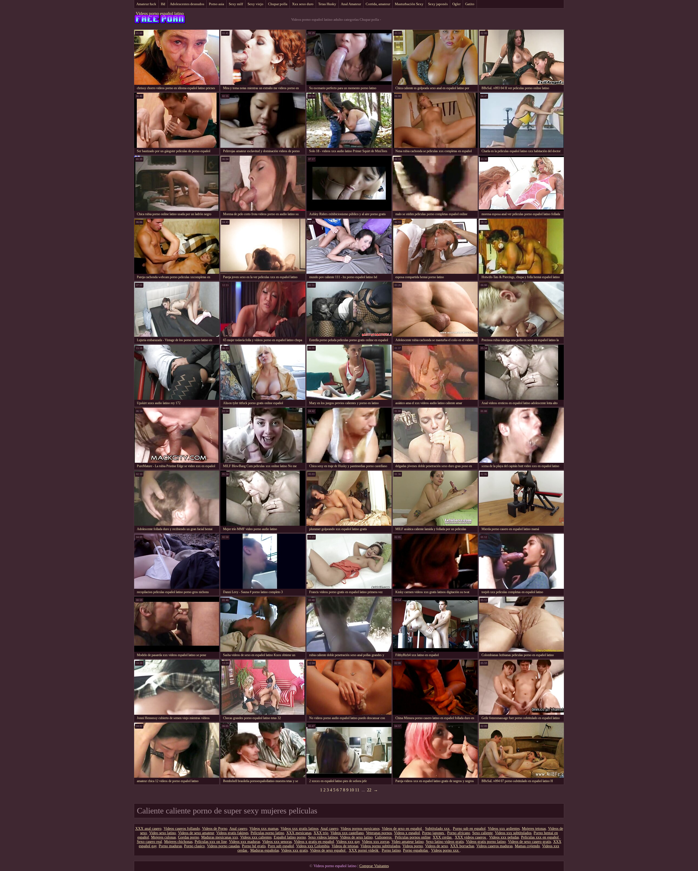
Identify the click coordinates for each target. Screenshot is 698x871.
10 (352, 790)
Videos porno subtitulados (380, 846)
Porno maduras (170, 846)
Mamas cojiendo (527, 846)
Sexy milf (236, 4)
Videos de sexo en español (402, 829)
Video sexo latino (162, 833)
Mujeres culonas (163, 837)
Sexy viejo (255, 4)
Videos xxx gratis (294, 850)
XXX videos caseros (471, 837)
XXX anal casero (148, 829)
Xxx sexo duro (303, 4)
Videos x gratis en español (314, 842)
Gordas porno (188, 837)
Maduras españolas (264, 850)
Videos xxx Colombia (312, 846)
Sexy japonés (438, 4)
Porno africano (458, 833)
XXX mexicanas (298, 833)
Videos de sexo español (328, 850)
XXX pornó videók (364, 850)
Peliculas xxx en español (540, 837)
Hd (163, 4)
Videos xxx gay (348, 842)
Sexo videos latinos (323, 837)
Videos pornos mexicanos (360, 829)
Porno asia (216, 4)
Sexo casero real (149, 842)
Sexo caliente (482, 833)
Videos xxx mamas (263, 829)
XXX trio (321, 833)
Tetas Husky (327, 4)
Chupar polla (277, 4)
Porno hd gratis (254, 846)
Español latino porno (290, 837)
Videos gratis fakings (232, 833)
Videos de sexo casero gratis (529, 842)
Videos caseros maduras (494, 846)
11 (357, 790)
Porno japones (433, 833)
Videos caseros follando (182, 829)
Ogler (456, 4)
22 (369, 790)
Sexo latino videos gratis (445, 842)
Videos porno (412, 846)
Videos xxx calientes (256, 837)
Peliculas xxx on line (211, 842)
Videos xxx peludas (504, 837)
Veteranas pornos (379, 833)
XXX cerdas (443, 837)
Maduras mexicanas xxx (219, 837)
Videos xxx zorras (375, 842)
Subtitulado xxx (438, 829)
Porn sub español (281, 846)
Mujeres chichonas (178, 842)
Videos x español (407, 833)
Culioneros (384, 837)
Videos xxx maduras (244, 842)
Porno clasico (194, 846)
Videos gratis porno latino (486, 842)
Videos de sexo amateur (196, 833)
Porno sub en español (469, 829)
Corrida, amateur (378, 4)
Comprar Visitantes (374, 866)
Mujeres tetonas (534, 829)
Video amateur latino (408, 842)
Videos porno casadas (223, 846)
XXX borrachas (462, 846)
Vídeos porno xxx (445, 850)
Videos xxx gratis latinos (299, 829)
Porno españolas (416, 850)
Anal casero (238, 829)
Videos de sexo (436, 846)
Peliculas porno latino (267, 833)
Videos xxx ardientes (504, 829)
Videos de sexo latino (356, 837)
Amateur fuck (146, 4)
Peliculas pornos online (413, 837)
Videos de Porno (214, 829)
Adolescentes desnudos (187, 4)
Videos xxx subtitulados (513, 833)
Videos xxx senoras (277, 842)
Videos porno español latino (160, 13)
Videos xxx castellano (347, 833)
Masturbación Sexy (409, 4)
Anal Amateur (351, 4)
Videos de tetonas (345, 846)
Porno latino (391, 850)
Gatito (469, 4)
